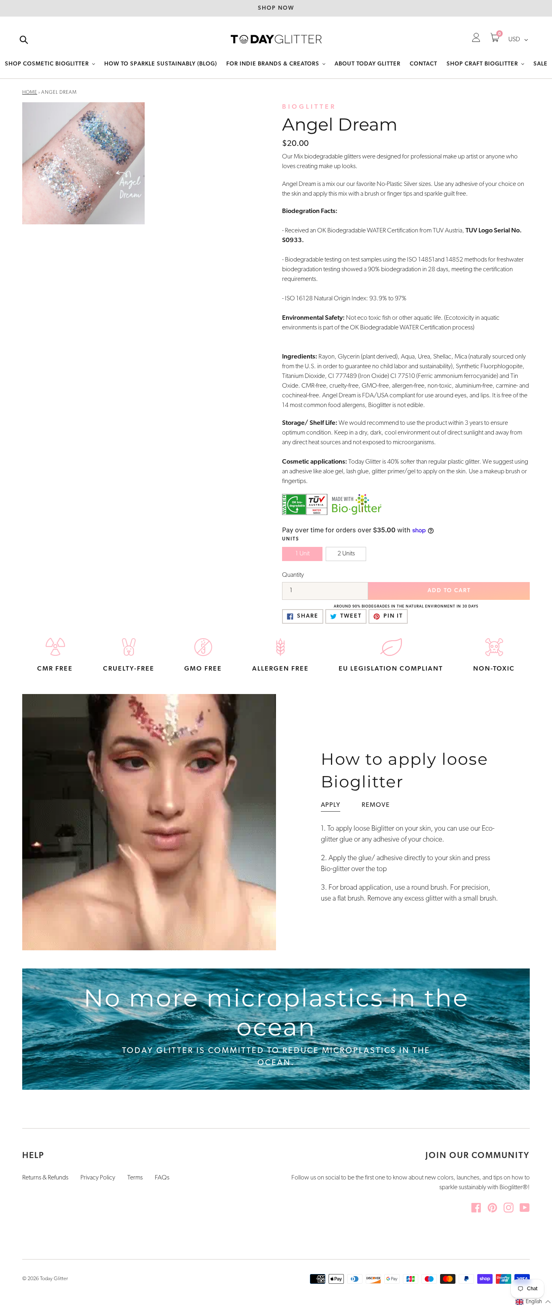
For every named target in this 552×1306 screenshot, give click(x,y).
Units (290, 539)
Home (29, 92)
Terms (135, 1178)
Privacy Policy (97, 1178)
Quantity (293, 575)
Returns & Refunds (45, 1178)
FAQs (162, 1178)
